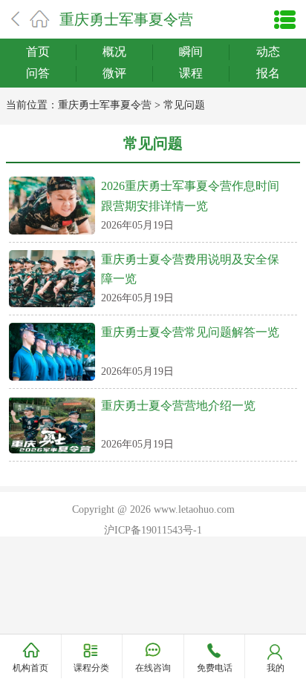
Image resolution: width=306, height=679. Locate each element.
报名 (268, 73)
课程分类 (91, 668)
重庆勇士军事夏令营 (126, 19)
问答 (38, 73)
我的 (275, 668)
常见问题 (184, 105)
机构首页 (30, 668)
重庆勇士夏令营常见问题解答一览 (190, 332)
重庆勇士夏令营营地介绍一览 (178, 405)
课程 (191, 73)
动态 (268, 51)
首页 (38, 51)
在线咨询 (153, 668)
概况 (114, 51)
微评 (114, 73)
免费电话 (214, 668)
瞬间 (191, 51)
